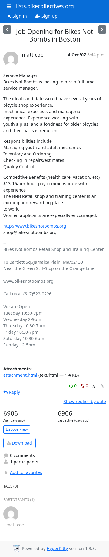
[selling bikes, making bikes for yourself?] (102, 29)
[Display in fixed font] (94, 386)
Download (21, 443)
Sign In (19, 16)
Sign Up (49, 16)
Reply (14, 392)
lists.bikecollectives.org (45, 6)
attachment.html (20, 375)
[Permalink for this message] (102, 386)
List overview (17, 429)
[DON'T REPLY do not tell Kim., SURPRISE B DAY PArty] (7, 29)
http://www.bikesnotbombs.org (34, 226)
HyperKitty (57, 548)
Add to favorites (26, 472)
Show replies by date (85, 401)
